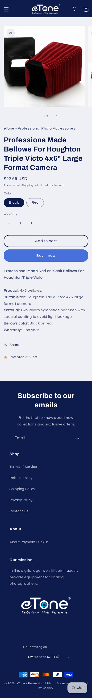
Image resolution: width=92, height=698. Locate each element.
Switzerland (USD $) (43, 657)
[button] (6, 9)
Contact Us (18, 511)
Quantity (10, 213)
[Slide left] (35, 116)
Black (14, 202)
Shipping (27, 185)
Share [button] (14, 345)
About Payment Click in (28, 542)
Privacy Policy (21, 500)
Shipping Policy (22, 489)
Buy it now (46, 255)
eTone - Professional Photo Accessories (45, 683)
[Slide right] (56, 116)
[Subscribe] (77, 438)
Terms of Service (23, 467)
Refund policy (20, 478)
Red (35, 202)
